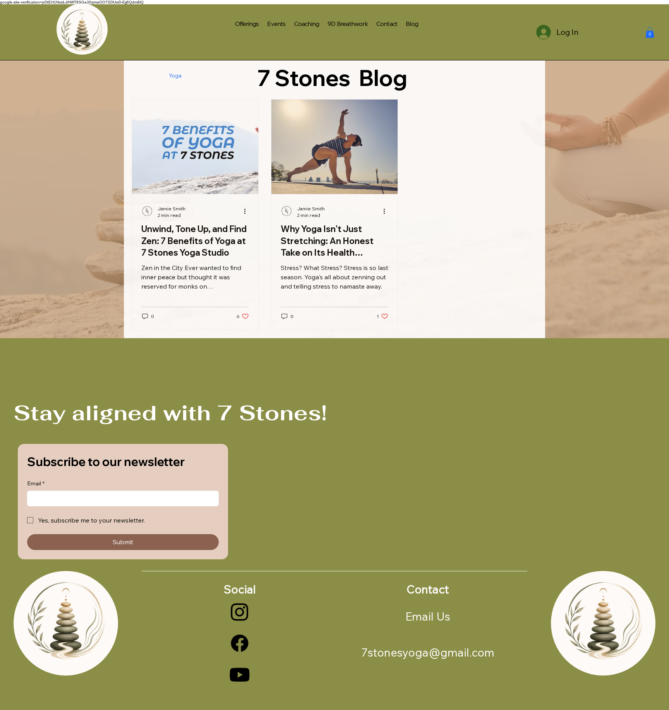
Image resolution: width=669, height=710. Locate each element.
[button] (649, 32)
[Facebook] (239, 643)
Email (36, 483)
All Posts (142, 75)
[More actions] (247, 211)
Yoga (175, 75)
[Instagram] (239, 611)
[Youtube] (239, 674)
